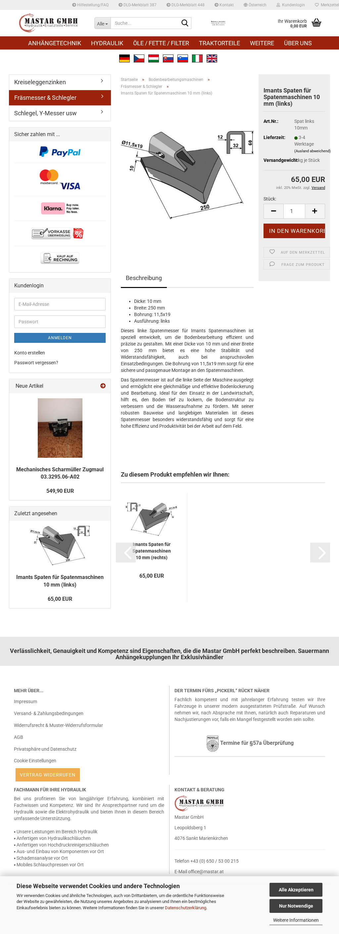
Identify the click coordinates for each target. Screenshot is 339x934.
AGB (18, 737)
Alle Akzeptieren (296, 889)
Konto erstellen (29, 352)
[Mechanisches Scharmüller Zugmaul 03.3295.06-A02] (60, 428)
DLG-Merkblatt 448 (187, 5)
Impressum (25, 701)
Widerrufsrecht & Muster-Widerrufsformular (58, 725)
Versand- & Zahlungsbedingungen (48, 713)
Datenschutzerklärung (185, 907)
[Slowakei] (168, 58)
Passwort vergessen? (36, 362)
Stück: (270, 198)
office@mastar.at (206, 871)
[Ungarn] (153, 58)
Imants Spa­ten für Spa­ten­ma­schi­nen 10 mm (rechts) (151, 551)
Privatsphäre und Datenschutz (45, 749)
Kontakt (226, 5)
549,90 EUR (60, 491)
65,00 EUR (60, 599)
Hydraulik (107, 43)
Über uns (298, 43)
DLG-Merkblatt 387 (139, 5)
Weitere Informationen (296, 920)
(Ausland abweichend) (312, 151)
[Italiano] (197, 58)
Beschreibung (144, 277)
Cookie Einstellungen (35, 760)
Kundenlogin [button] (292, 5)
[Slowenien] (182, 58)
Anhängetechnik (54, 43)
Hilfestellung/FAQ (92, 5)
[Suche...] (185, 23)
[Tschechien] (139, 58)
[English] (212, 58)
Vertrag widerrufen (47, 774)
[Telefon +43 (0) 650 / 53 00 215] (218, 23)
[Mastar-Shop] (49, 23)
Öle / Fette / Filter (161, 43)
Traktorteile (219, 43)
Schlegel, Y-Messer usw (45, 113)
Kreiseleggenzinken (40, 82)
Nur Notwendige (296, 906)
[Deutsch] (124, 58)
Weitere (262, 43)
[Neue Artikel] (103, 386)
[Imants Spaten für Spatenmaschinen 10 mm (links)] (187, 175)
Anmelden (60, 338)
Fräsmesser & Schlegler (45, 97)
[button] (255, 5)
